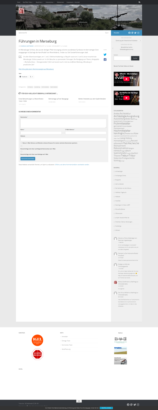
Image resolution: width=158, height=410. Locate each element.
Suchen (116, 55)
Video (116, 158)
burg (136, 119)
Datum (131, 121)
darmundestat (119, 184)
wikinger (122, 161)
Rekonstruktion (121, 148)
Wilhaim (117, 230)
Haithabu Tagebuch (120, 192)
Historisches (49, 2)
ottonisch (118, 143)
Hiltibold (117, 196)
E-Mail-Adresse (70, 129)
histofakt (117, 201)
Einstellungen (106, 408)
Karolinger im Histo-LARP (122, 205)
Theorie (117, 155)
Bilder (127, 119)
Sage (123, 151)
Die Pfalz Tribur (27, 2)
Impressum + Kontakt (73, 2)
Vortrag (117, 160)
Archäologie (120, 116)
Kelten (128, 133)
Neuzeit (134, 141)
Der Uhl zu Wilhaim (123, 292)
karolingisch (120, 133)
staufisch (134, 153)
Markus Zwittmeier (27, 46)
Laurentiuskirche (124, 136)
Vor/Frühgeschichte (127, 158)
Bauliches (39, 2)
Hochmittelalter (45, 87)
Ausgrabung (133, 116)
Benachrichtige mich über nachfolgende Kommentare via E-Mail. (38, 149)
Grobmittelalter (127, 126)
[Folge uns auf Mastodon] (132, 33)
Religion (131, 148)
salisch (128, 150)
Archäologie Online (120, 175)
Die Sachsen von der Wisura (123, 188)
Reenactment (120, 146)
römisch (117, 150)
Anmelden (65, 336)
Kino (132, 133)
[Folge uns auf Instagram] (138, 33)
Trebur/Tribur (128, 155)
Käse (136, 133)
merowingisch (119, 141)
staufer (129, 153)
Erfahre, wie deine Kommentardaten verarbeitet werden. (72, 164)
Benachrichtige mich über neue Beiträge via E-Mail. (34, 154)
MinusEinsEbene (120, 209)
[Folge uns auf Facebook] (129, 33)
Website (22, 136)
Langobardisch (117, 136)
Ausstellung (37, 87)
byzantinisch (118, 121)
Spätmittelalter (53, 87)
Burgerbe (118, 180)
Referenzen (60, 2)
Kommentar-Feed (67, 345)
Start (18, 2)
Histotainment (119, 128)
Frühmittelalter (122, 123)
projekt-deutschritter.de (122, 217)
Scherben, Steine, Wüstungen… (124, 222)
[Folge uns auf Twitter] (135, 33)
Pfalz (125, 143)
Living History (126, 138)
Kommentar (24, 117)
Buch (133, 119)
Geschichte (23, 33)
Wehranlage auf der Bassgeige (58, 99)
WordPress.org (66, 349)
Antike (117, 113)
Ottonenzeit (118, 213)
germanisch (118, 126)
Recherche (133, 143)
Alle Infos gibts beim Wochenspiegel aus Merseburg (36, 69)
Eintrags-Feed (66, 341)
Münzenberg (128, 141)
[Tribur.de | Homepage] (21, 11)
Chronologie (126, 121)
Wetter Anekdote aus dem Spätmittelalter (92, 99)
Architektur (30, 87)
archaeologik (119, 171)
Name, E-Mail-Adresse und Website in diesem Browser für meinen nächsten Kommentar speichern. (50, 143)
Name (22, 129)
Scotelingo (118, 226)
